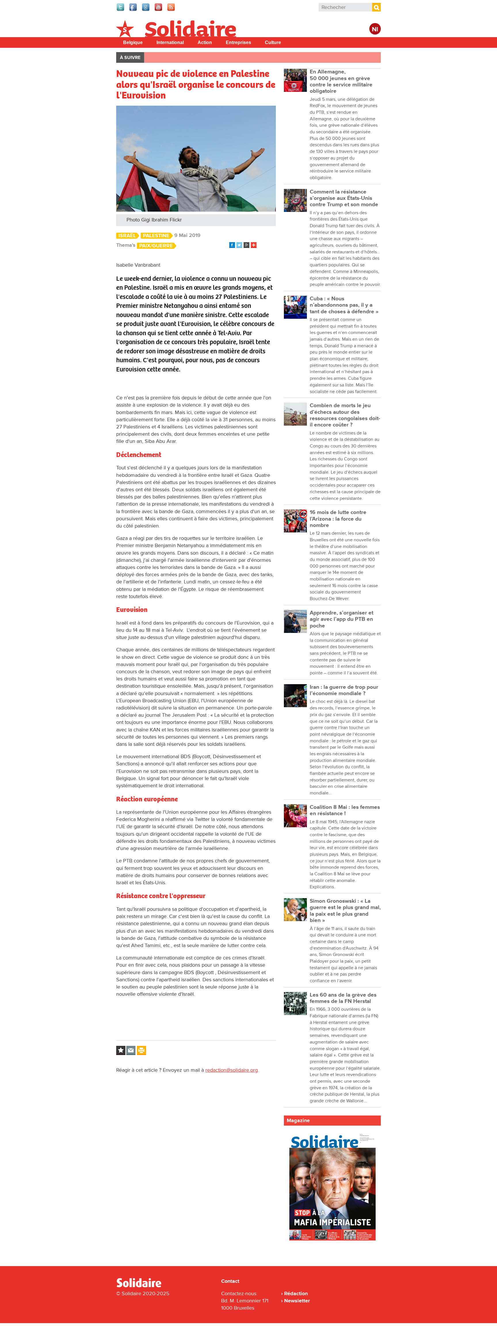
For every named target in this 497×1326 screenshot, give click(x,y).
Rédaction (296, 1293)
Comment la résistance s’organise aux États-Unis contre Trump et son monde (344, 198)
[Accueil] (141, 1286)
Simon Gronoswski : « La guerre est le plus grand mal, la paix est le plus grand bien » (345, 911)
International (170, 42)
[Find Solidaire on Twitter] (120, 10)
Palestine (156, 236)
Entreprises (238, 42)
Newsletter (297, 1300)
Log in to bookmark (120, 1050)
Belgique (133, 42)
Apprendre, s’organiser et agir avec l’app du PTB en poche (341, 619)
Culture (273, 42)
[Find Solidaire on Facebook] (133, 10)
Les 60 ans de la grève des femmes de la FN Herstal (343, 998)
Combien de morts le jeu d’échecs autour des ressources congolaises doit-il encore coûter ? (345, 415)
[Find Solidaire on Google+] (146, 10)
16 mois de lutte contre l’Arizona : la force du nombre (338, 519)
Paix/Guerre (156, 246)
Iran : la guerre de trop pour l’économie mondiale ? (344, 690)
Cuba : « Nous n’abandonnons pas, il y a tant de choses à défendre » (344, 305)
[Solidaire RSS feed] (171, 10)
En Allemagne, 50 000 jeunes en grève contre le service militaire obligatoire (341, 81)
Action (205, 42)
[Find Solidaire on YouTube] (158, 10)
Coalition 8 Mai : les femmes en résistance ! (345, 810)
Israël (127, 236)
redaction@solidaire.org (231, 1070)
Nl (375, 29)
